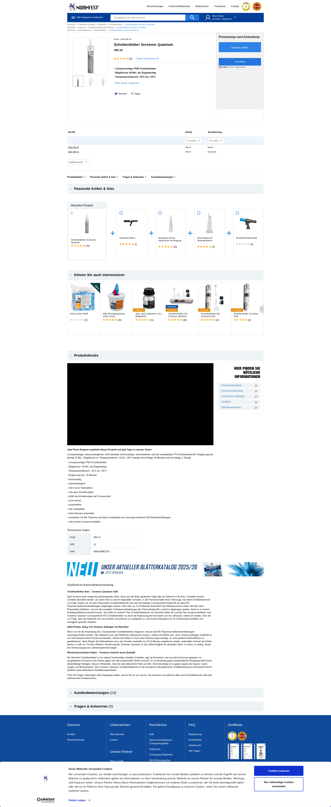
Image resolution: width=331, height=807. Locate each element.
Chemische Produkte (87, 24)
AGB (151, 734)
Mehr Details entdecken (127, 83)
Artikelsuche (195, 745)
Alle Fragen (194, 751)
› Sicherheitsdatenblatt (231, 390)
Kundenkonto (195, 740)
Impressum (155, 749)
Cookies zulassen (278, 770)
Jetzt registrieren (237, 67)
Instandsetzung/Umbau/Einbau (101, 27)
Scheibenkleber (116, 24)
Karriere (114, 740)
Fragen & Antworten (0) (147, 58)
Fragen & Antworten (134, 177)
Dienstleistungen (155, 6)
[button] (165, 189)
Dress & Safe (116, 761)
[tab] (165, 189)
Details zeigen (77, 800)
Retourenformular (75, 740)
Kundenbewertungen (162, 177)
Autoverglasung (84, 30)
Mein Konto (218, 16)
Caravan (82, 27)
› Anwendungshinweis (231, 385)
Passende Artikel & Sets (103, 177)
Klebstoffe (102, 24)
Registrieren (227, 19)
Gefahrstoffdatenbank (179, 6)
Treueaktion (220, 6)
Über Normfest (117, 734)
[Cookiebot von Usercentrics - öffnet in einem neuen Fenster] (46, 800)
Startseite (71, 24)
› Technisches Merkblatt (232, 396)
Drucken (122, 93)
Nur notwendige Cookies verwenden (279, 784)
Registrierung (195, 734)
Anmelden (216, 19)
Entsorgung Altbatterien (161, 754)
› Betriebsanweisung (230, 407)
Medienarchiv (202, 6)
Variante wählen (240, 47)
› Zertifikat (225, 401)
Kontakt (235, 6)
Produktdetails (75, 177)
